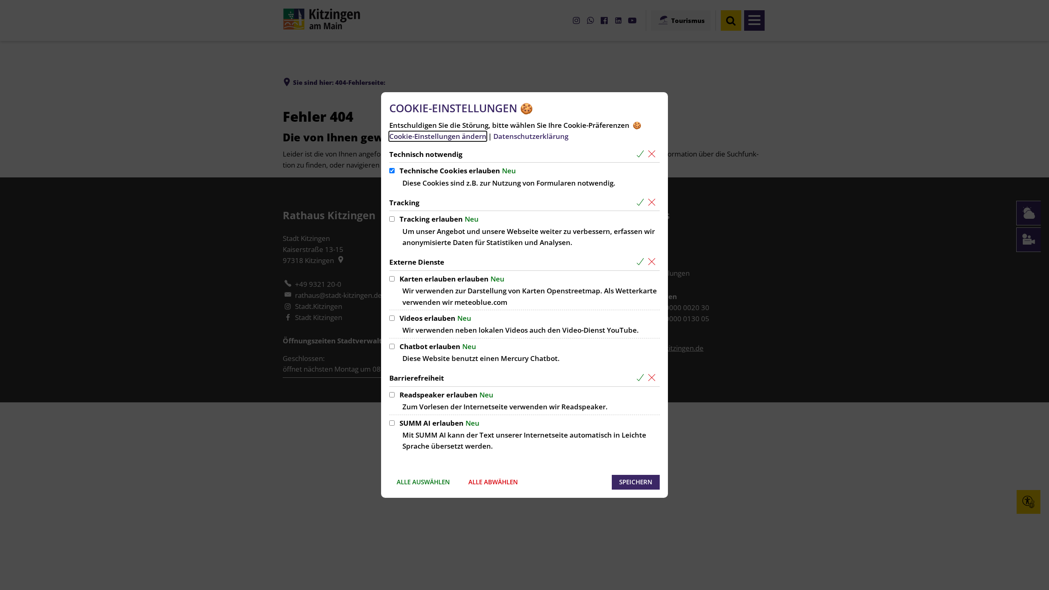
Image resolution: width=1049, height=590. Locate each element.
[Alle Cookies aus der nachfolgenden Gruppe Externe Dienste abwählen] (653, 262)
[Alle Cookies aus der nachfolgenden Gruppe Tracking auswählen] (642, 202)
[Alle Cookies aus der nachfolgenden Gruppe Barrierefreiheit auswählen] (642, 378)
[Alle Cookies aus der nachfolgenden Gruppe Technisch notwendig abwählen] (653, 154)
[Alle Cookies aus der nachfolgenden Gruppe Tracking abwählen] (653, 202)
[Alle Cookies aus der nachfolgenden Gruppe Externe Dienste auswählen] (642, 262)
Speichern (635, 482)
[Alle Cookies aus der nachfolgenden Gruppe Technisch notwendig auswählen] (642, 154)
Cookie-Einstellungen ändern (437, 136)
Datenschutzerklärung (530, 136)
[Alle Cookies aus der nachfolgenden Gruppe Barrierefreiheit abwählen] (653, 378)
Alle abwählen (493, 482)
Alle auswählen (423, 482)
